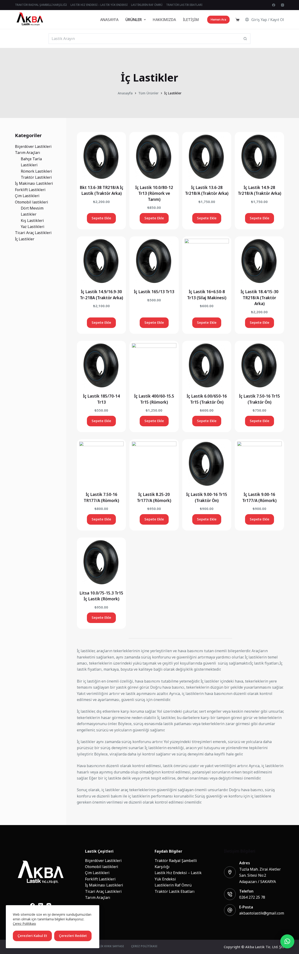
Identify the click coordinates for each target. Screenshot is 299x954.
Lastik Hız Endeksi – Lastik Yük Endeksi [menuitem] (99, 5)
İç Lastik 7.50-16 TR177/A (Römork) (101, 497)
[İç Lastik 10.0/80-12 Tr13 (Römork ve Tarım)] (154, 156)
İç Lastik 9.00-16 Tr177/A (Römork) (259, 497)
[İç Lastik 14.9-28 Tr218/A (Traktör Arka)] (259, 156)
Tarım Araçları (97, 897)
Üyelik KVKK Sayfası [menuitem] (108, 946)
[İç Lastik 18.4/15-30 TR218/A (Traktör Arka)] (259, 261)
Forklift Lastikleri (100, 879)
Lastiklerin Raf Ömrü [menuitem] (147, 5)
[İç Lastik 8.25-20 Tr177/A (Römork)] (154, 463)
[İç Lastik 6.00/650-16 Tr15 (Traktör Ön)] (207, 365)
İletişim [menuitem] (191, 19)
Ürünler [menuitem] (133, 19)
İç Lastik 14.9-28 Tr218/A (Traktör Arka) (259, 190)
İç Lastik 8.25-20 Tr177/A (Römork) (154, 497)
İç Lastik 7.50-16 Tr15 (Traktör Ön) (259, 399)
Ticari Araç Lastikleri (103, 891)
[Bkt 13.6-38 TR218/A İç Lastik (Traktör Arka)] (101, 156)
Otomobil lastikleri (101, 867)
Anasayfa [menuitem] (109, 19)
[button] (287, 941)
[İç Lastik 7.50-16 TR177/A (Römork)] (101, 463)
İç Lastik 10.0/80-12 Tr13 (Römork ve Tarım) (154, 193)
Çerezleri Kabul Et (32, 936)
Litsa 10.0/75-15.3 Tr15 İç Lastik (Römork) (101, 596)
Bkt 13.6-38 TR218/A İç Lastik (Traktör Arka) (101, 190)
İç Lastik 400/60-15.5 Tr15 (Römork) (154, 399)
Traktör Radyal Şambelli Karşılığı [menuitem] (41, 5)
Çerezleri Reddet (73, 936)
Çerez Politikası (24, 923)
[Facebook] (273, 5)
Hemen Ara (218, 19)
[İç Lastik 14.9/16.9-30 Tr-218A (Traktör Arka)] (101, 261)
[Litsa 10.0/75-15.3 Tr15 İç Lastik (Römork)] (101, 562)
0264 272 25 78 (252, 897)
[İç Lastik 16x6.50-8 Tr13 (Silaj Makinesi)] (207, 261)
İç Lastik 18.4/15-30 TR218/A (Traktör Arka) (259, 297)
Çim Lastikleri (97, 873)
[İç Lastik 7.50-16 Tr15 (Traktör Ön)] (259, 365)
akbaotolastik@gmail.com (261, 913)
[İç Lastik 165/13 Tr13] (154, 261)
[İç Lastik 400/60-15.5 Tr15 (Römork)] (154, 365)
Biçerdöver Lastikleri (103, 861)
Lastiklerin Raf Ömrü (173, 885)
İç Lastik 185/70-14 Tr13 (101, 399)
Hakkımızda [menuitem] (164, 19)
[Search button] (245, 38)
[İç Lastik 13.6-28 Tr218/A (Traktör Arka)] (207, 156)
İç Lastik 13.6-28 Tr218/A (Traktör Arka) (206, 190)
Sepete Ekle (101, 218)
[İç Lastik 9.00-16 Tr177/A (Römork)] (259, 463)
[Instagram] (282, 5)
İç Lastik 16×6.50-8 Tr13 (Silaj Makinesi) (206, 294)
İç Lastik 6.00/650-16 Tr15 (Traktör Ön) (207, 399)
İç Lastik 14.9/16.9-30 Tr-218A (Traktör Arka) (101, 294)
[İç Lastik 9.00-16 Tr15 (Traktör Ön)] (207, 463)
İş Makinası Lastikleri (104, 885)
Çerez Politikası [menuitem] (144, 946)
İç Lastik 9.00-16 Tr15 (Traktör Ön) (206, 497)
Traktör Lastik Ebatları (175, 891)
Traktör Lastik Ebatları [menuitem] (184, 5)
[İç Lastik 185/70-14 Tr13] (101, 365)
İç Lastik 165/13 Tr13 (154, 291)
